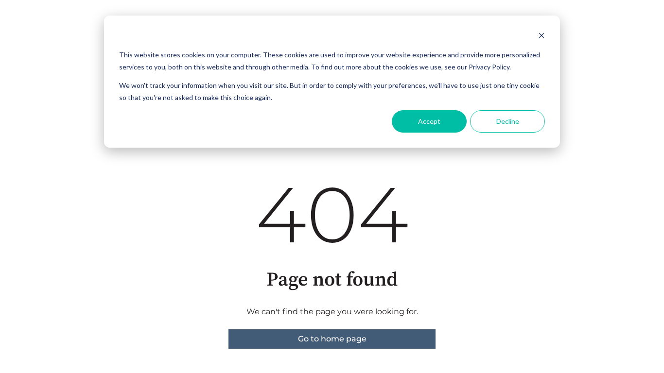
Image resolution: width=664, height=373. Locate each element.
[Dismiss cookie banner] (541, 37)
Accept (429, 121)
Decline (507, 121)
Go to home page (332, 338)
